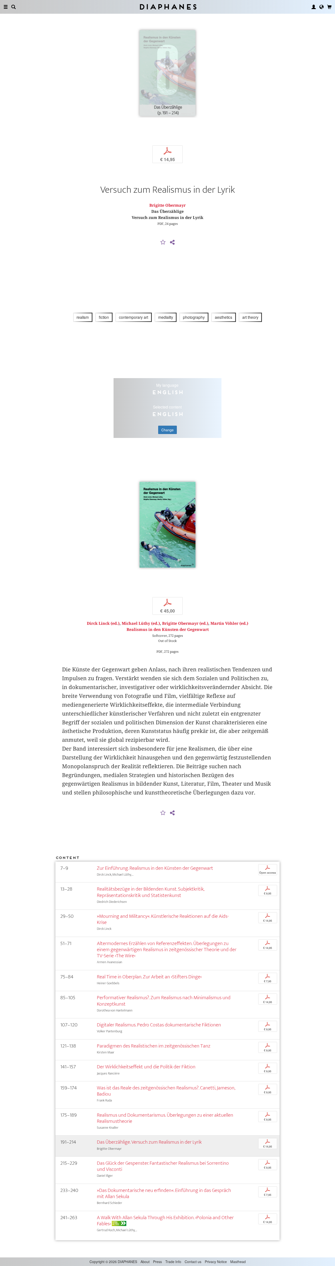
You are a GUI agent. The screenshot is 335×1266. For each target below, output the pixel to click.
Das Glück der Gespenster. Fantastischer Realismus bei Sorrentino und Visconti (163, 1166)
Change (167, 429)
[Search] (13, 7)
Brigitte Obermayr (167, 205)
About (145, 1261)
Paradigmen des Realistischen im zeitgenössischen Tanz (153, 1046)
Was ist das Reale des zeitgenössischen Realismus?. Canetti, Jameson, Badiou (166, 1091)
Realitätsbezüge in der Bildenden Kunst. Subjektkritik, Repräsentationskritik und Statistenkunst (150, 892)
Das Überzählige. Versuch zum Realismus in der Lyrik (149, 1142)
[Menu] (5, 7)
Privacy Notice (216, 1261)
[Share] (172, 242)
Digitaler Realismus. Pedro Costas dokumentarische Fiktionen (159, 1025)
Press (157, 1261)
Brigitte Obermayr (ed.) (185, 623)
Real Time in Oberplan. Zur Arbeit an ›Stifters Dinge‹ (149, 976)
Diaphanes (167, 7)
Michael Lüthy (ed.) (141, 623)
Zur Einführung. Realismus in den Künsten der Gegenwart (155, 868)
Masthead (238, 1261)
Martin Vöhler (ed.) (229, 623)
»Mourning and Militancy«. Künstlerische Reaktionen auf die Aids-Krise (163, 919)
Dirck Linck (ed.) (103, 623)
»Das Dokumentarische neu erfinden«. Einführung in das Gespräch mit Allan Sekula (164, 1193)
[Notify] (163, 242)
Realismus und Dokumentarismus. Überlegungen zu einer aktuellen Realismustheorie (165, 1118)
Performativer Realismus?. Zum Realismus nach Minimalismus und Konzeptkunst (164, 1000)
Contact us (193, 1261)
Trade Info (173, 1261)
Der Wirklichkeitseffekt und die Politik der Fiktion (146, 1066)
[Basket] (329, 7)
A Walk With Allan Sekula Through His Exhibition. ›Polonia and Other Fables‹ (165, 1220)
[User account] (313, 7)
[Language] (321, 7)
